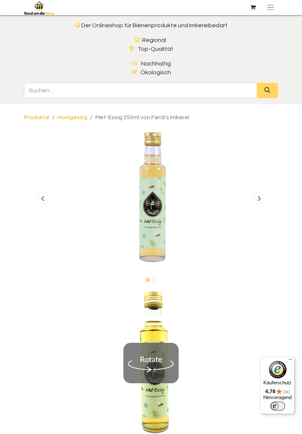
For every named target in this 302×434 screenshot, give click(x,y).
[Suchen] (267, 90)
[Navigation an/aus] (270, 7)
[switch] (277, 406)
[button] (43, 198)
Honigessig (72, 117)
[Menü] (290, 361)
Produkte (36, 117)
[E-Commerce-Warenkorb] (253, 7)
